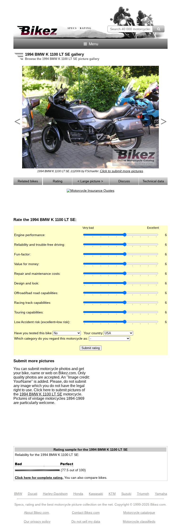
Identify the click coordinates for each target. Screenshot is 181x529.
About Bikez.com (36, 512)
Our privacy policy (37, 521)
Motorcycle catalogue (139, 512)
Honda (78, 494)
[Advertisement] (68, 11)
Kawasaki (96, 494)
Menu (93, 43)
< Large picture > (91, 181)
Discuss (124, 181)
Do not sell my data (85, 521)
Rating (57, 181)
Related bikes (28, 181)
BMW (18, 494)
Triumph (143, 494)
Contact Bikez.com (86, 512)
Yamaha (161, 494)
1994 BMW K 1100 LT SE (41, 394)
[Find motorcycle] (158, 29)
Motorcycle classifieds (139, 521)
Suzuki (126, 494)
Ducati (32, 494)
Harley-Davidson (55, 494)
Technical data (153, 181)
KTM (112, 494)
